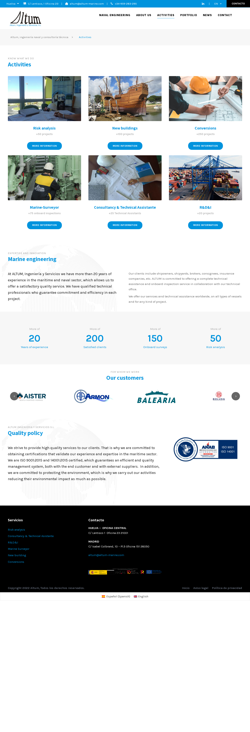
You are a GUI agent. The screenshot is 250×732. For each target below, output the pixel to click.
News (207, 15)
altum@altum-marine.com (87, 3)
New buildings (125, 128)
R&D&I (13, 542)
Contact (225, 15)
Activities (165, 15)
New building (17, 555)
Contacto (238, 3)
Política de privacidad (227, 588)
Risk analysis (44, 128)
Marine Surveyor (18, 549)
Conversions (205, 128)
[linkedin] (203, 3)
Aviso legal (200, 588)
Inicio (185, 588)
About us (143, 15)
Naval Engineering (114, 15)
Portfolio (188, 15)
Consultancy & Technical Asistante (31, 536)
